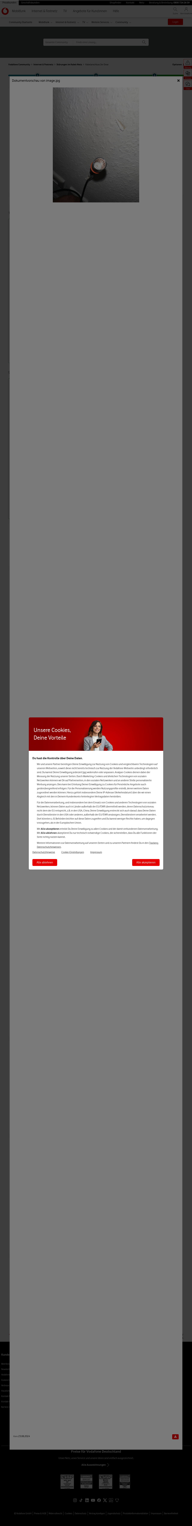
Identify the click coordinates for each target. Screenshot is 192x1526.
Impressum (96, 852)
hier (84, 772)
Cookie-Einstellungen (72, 852)
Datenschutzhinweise (43, 852)
